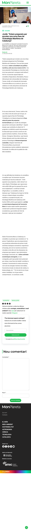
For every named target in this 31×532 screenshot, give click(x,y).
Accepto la (15, 339)
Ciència (5, 432)
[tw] (6, 447)
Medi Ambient (7, 424)
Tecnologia (6, 434)
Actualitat (7, 30)
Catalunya (6, 437)
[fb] (3, 447)
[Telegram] (11, 447)
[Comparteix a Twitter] (3, 304)
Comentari (5, 357)
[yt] (13, 447)
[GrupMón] (15, 471)
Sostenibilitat (8, 427)
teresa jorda (15, 300)
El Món (5, 422)
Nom (4, 392)
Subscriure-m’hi (15, 335)
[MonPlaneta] (10, 4)
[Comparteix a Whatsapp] (7, 304)
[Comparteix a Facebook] (5, 304)
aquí (13, 310)
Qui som (4, 412)
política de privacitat (19, 339)
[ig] (8, 447)
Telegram (15, 313)
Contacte (4, 415)
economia (6, 300)
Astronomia (7, 429)
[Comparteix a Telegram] (10, 304)
